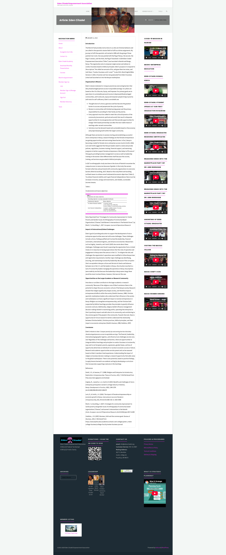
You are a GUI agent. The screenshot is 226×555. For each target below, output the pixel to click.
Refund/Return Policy (151, 448)
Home (61, 43)
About (61, 48)
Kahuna (157, 548)
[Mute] (162, 58)
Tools (60, 107)
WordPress (165, 548)
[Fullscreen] (165, 58)
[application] (155, 52)
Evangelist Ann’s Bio (66, 52)
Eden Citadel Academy (66, 61)
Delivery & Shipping (150, 455)
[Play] (146, 58)
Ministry (150, 20)
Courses (62, 73)
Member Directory (66, 102)
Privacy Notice (148, 444)
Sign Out (63, 97)
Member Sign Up (64, 82)
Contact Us (63, 56)
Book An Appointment (66, 78)
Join (61, 86)
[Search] (166, 11)
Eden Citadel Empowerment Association (74, 3)
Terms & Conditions (150, 451)
